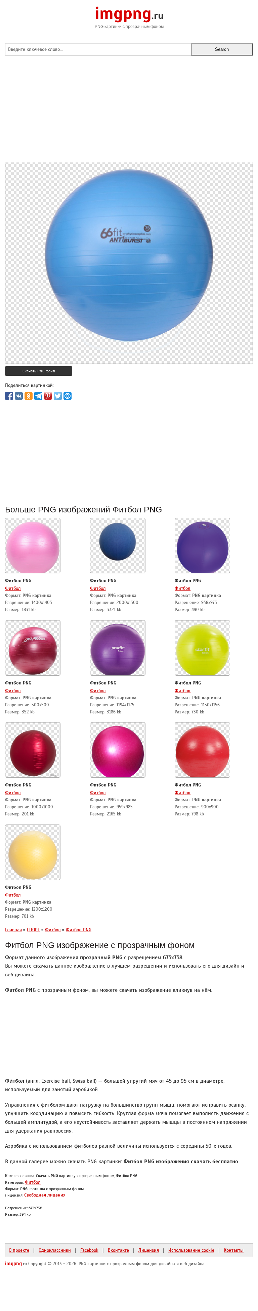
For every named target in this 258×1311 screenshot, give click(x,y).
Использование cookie (191, 1250)
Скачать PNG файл (39, 371)
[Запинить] (48, 396)
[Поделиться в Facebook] (9, 396)
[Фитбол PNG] (32, 546)
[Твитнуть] (58, 396)
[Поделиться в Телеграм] (38, 396)
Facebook (89, 1250)
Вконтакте (118, 1250)
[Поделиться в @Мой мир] (67, 396)
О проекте (19, 1250)
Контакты (234, 1250)
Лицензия (148, 1250)
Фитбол (13, 588)
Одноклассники (55, 1250)
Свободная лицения (45, 1195)
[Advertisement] (129, 115)
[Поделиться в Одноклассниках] (29, 396)
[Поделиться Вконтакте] (19, 396)
